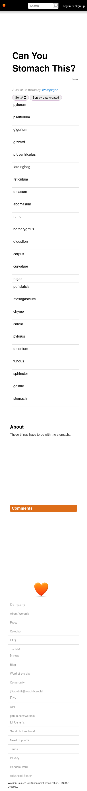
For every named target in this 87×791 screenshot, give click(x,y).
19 (75, 361)
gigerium (20, 129)
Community (17, 682)
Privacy (14, 758)
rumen (18, 216)
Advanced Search (21, 775)
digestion (20, 241)
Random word (19, 767)
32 (13, 380)
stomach (20, 398)
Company (17, 604)
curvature (20, 266)
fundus (18, 360)
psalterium (21, 116)
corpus (18, 253)
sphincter (20, 373)
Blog (13, 664)
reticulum (20, 179)
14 (13, 185)
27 (13, 272)
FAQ (13, 640)
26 (13, 404)
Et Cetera (17, 721)
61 (75, 254)
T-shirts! (15, 649)
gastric (18, 385)
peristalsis (21, 286)
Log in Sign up (74, 6)
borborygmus (23, 228)
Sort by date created (46, 97)
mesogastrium (24, 298)
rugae (18, 278)
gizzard (19, 141)
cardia (18, 323)
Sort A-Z (20, 97)
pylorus (19, 336)
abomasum (22, 203)
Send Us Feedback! (22, 731)
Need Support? (19, 740)
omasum (20, 191)
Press (13, 622)
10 (13, 198)
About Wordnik (19, 613)
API (12, 707)
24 (76, 142)
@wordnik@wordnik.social (26, 691)
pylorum (19, 104)
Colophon (16, 631)
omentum (20, 348)
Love (75, 79)
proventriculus (24, 154)
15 (75, 386)
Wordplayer (49, 89)
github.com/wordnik (22, 715)
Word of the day (20, 673)
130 (27, 235)
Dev (13, 697)
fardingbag (21, 166)
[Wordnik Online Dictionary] (4, 5)
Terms (14, 749)
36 (13, 292)
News (14, 655)
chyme (18, 311)
